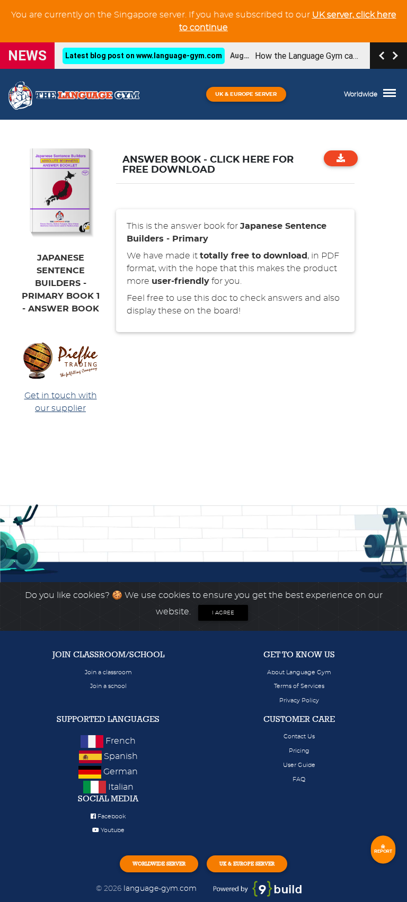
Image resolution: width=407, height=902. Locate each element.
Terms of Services (299, 686)
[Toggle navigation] (392, 94)
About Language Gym (299, 672)
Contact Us (299, 736)
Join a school (108, 686)
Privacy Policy (299, 700)
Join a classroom (108, 672)
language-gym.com (161, 888)
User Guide (299, 765)
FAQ (299, 779)
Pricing (299, 751)
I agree (223, 612)
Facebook (111, 816)
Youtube (112, 830)
